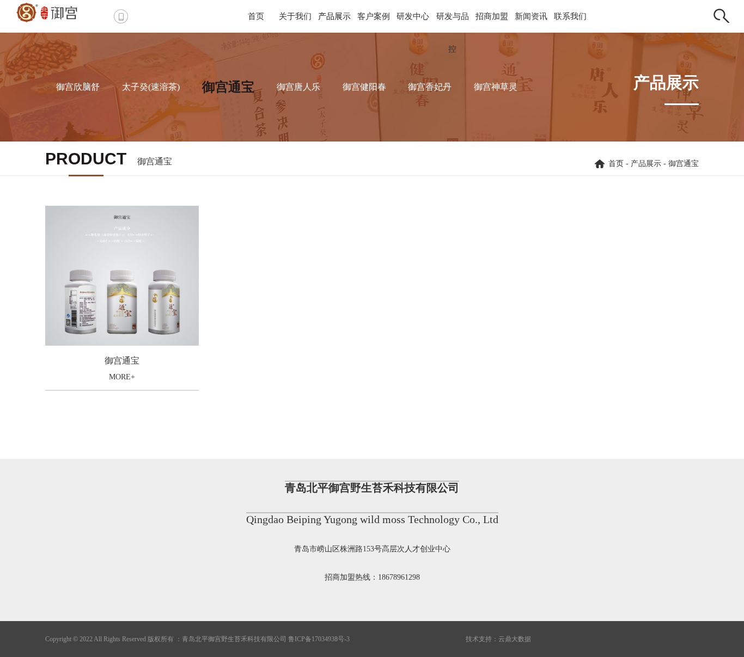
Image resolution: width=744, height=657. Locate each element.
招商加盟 (491, 16)
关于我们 (295, 16)
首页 (256, 16)
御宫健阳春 (364, 86)
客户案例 (373, 16)
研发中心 (413, 16)
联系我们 (570, 16)
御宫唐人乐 (298, 86)
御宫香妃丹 (430, 86)
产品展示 (334, 16)
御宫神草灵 (495, 86)
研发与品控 (452, 32)
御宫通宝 (228, 87)
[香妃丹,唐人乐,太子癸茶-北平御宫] (57, 11)
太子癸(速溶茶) (151, 86)
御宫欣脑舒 (78, 86)
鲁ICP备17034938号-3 (319, 639)
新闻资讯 (531, 16)
